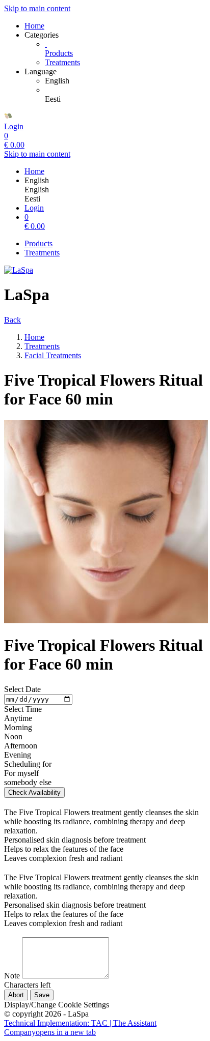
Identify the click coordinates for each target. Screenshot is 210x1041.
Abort (16, 995)
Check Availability (34, 792)
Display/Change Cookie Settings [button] (56, 1004)
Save (41, 995)
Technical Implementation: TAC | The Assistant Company (80, 1027)
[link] (125, 80)
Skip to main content (37, 8)
